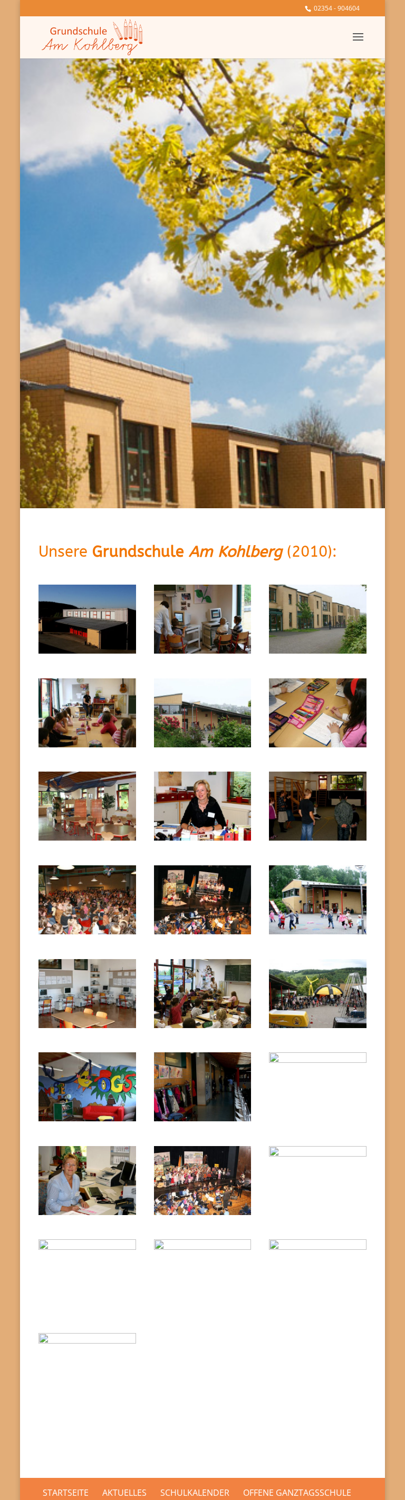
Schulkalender (194, 1492)
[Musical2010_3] (203, 1212)
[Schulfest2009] (318, 1025)
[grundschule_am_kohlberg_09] (318, 1059)
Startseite (66, 1492)
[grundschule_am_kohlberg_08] (87, 1340)
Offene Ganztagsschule (297, 1492)
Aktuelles (124, 1492)
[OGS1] (87, 837)
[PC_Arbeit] (203, 650)
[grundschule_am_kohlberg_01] (203, 837)
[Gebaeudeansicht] (203, 744)
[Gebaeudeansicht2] (318, 650)
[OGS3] (87, 1118)
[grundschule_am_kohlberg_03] (318, 837)
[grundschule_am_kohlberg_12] (87, 1246)
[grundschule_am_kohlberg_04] (87, 650)
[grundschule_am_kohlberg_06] (87, 1025)
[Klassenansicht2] (87, 744)
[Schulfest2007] (87, 931)
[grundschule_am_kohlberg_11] (318, 1246)
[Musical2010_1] (203, 931)
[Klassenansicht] (203, 1025)
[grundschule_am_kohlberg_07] (203, 1246)
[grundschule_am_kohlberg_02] (87, 1212)
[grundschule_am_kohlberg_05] (203, 1118)
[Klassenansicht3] (318, 744)
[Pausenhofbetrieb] (318, 931)
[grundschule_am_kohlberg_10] (318, 1153)
